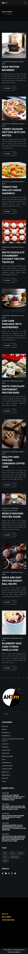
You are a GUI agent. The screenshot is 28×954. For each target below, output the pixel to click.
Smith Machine (5, 762)
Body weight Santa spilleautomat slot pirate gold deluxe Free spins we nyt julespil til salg (13, 807)
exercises (20, 853)
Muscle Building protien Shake (12, 515)
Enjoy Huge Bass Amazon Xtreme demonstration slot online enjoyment (13, 817)
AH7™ (12, 950)
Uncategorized (5, 769)
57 (23, 678)
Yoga (3, 781)
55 (14, 678)
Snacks (21, 381)
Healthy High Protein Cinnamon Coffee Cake (13, 462)
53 (6, 678)
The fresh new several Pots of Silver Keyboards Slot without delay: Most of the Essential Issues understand (14, 827)
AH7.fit (3, 64)
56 (19, 678)
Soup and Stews (6, 766)
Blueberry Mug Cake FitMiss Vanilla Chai (12, 647)
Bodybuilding (5, 732)
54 (10, 678)
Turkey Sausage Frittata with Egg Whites (13, 132)
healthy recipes (14, 857)
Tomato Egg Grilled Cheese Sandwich (11, 190)
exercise (12, 853)
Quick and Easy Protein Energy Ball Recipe (12, 581)
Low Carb (21, 315)
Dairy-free (4, 744)
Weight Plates (5, 775)
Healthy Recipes (14, 61)
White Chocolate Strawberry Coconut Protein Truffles (13, 257)
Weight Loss (5, 772)
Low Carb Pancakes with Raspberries (11, 324)
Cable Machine (5, 736)
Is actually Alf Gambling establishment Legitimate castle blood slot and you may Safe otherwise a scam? (13, 797)
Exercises (4, 750)
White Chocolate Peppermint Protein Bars (13, 389)
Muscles (6, 861)
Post (3, 759)
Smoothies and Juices (7, 510)
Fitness (5, 857)
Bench (3, 729)
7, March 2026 (5, 793)
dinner (5, 853)
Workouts (4, 778)
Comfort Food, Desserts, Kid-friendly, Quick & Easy (13, 740)
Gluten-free (5, 753)
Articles (4, 726)
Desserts (21, 61)
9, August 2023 (5, 61)
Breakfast (21, 124)
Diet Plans (4, 747)
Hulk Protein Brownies (10, 68)
